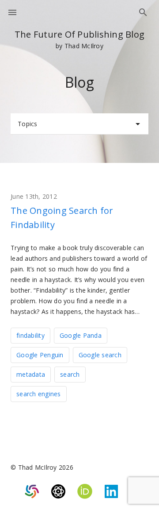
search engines (38, 394)
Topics (28, 124)
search (70, 374)
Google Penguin (40, 355)
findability (30, 335)
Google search (100, 355)
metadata (30, 374)
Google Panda (81, 335)
